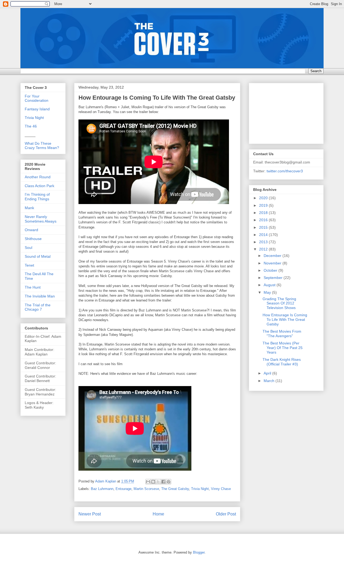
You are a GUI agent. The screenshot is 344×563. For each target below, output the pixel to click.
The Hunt (33, 287)
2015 (264, 227)
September (274, 277)
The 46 (31, 126)
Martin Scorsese (146, 489)
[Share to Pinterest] (168, 481)
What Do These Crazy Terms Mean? (42, 145)
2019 (264, 205)
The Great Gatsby (175, 489)
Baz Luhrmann (102, 489)
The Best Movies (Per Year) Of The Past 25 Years (283, 347)
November (273, 263)
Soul (28, 247)
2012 (264, 249)
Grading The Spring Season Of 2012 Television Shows (279, 303)
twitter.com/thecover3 (285, 171)
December (273, 255)
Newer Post (89, 514)
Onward (31, 230)
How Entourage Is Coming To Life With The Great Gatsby (285, 319)
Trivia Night (200, 489)
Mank (29, 208)
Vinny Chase (221, 489)
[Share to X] (158, 481)
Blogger (199, 552)
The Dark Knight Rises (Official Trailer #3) (282, 361)
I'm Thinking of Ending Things (37, 196)
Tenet (29, 265)
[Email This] (148, 481)
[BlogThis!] (153, 481)
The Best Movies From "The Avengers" (282, 333)
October (271, 270)
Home (158, 514)
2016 (264, 220)
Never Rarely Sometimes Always (40, 219)
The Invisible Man (40, 296)
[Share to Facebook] (163, 481)
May (268, 292)
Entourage (123, 489)
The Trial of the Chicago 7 (38, 307)
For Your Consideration (36, 98)
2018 (264, 212)
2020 (264, 198)
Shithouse (33, 239)
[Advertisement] (280, 112)
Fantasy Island (37, 109)
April (268, 373)
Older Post (226, 514)
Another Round (38, 177)
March (269, 381)
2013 (264, 242)
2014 (264, 235)
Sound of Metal (38, 256)
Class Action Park (39, 186)
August (270, 285)
